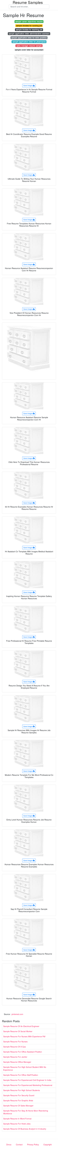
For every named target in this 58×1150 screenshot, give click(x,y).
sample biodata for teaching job (29, 29)
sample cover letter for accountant (29, 49)
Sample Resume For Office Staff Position (20, 1075)
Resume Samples (28, 2)
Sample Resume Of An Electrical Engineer (21, 1026)
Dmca (8, 1144)
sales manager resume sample (29, 45)
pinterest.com (17, 1014)
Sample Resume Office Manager (17, 1062)
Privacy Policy (33, 1144)
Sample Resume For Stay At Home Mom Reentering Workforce (25, 1112)
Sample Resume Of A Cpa (14, 1046)
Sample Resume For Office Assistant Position (22, 1051)
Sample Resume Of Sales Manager (18, 1105)
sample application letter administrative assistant (29, 33)
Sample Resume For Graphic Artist (18, 1100)
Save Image (27, 85)
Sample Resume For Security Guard (18, 1095)
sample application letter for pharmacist (29, 41)
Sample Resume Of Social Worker (17, 1031)
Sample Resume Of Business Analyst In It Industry (24, 1128)
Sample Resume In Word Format (17, 1118)
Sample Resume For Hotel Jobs (16, 1123)
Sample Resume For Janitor (15, 1056)
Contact (19, 1144)
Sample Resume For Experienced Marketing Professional (27, 1085)
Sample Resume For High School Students (21, 1090)
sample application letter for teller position (29, 37)
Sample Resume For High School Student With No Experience (24, 1068)
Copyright (47, 1144)
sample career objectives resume (29, 21)
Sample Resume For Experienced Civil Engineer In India (27, 1080)
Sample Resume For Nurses (15, 1041)
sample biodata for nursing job (29, 25)
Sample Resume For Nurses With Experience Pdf (24, 1036)
